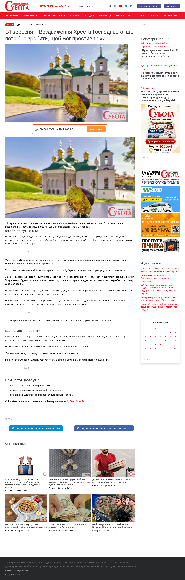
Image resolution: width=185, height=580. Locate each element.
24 (145, 348)
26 (155, 348)
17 (145, 344)
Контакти (91, 6)
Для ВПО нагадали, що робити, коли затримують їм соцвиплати (67, 525)
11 (150, 340)
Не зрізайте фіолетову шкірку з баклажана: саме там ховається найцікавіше (160, 75)
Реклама (78, 6)
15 (170, 340)
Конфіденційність (14, 574)
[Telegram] (131, 6)
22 (170, 344)
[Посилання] (17, 6)
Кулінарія (145, 65)
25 (150, 348)
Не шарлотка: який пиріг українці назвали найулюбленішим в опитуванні (26, 525)
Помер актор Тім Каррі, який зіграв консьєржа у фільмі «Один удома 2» (158, 298)
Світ (143, 88)
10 (145, 340)
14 (165, 340)
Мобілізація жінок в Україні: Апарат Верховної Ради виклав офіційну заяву (112, 525)
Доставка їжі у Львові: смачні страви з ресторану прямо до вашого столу (112, 480)
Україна (149, 88)
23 (175, 344)
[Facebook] (125, 6)
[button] (110, 6)
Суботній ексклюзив (151, 42)
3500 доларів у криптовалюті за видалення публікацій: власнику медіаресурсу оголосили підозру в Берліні (22, 483)
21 (165, 344)
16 (175, 340)
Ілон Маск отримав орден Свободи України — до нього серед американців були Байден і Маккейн (69, 482)
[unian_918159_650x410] (70, 177)
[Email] (115, 6)
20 (160, 344)
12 (155, 340)
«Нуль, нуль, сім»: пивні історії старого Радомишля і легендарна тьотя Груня (159, 53)
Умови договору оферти (17, 570)
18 (150, 344)
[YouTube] (120, 6)
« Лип (147, 359)
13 (160, 340)
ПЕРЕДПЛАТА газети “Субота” (55, 6)
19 (155, 344)
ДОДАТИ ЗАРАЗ (96, 129)
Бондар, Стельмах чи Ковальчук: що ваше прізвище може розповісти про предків (159, 307)
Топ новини (159, 46)
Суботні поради (159, 65)
